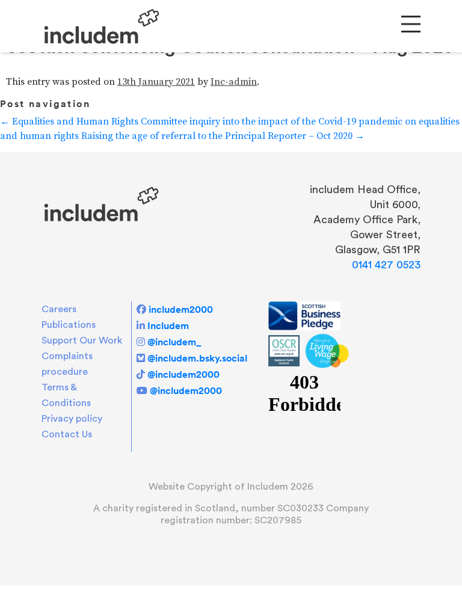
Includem (168, 325)
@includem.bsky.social (197, 358)
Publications (69, 325)
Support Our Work (82, 340)
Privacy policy (72, 419)
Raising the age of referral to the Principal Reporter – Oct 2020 (223, 136)
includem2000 (181, 309)
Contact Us (67, 434)
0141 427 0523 (386, 264)
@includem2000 (183, 374)
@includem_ (174, 342)
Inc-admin (234, 82)
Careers (59, 309)
